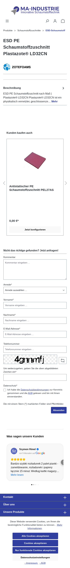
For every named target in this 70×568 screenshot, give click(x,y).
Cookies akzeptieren (35, 543)
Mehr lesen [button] (17, 474)
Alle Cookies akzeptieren (35, 536)
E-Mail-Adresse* (11, 328)
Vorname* (8, 299)
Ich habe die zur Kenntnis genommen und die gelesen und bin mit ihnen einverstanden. (34, 393)
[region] (35, 183)
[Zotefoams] (35, 67)
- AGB (43, 563)
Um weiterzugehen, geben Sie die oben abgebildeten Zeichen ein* (30, 370)
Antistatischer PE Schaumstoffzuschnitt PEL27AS (31, 188)
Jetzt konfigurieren (35, 229)
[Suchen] (47, 21)
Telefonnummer (11, 343)
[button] (6, 462)
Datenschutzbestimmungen (35, 389)
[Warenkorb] (63, 21)
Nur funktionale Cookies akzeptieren (35, 550)
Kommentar (9, 257)
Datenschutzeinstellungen (35, 557)
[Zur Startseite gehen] (35, 10)
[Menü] (7, 21)
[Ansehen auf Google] (14, 451)
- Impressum (31, 563)
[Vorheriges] (4, 183)
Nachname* (9, 315)
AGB (30, 393)
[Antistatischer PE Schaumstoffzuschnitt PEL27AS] (35, 160)
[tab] (34, 94)
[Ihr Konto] (55, 21)
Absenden (58, 410)
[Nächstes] (65, 183)
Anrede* (7, 284)
